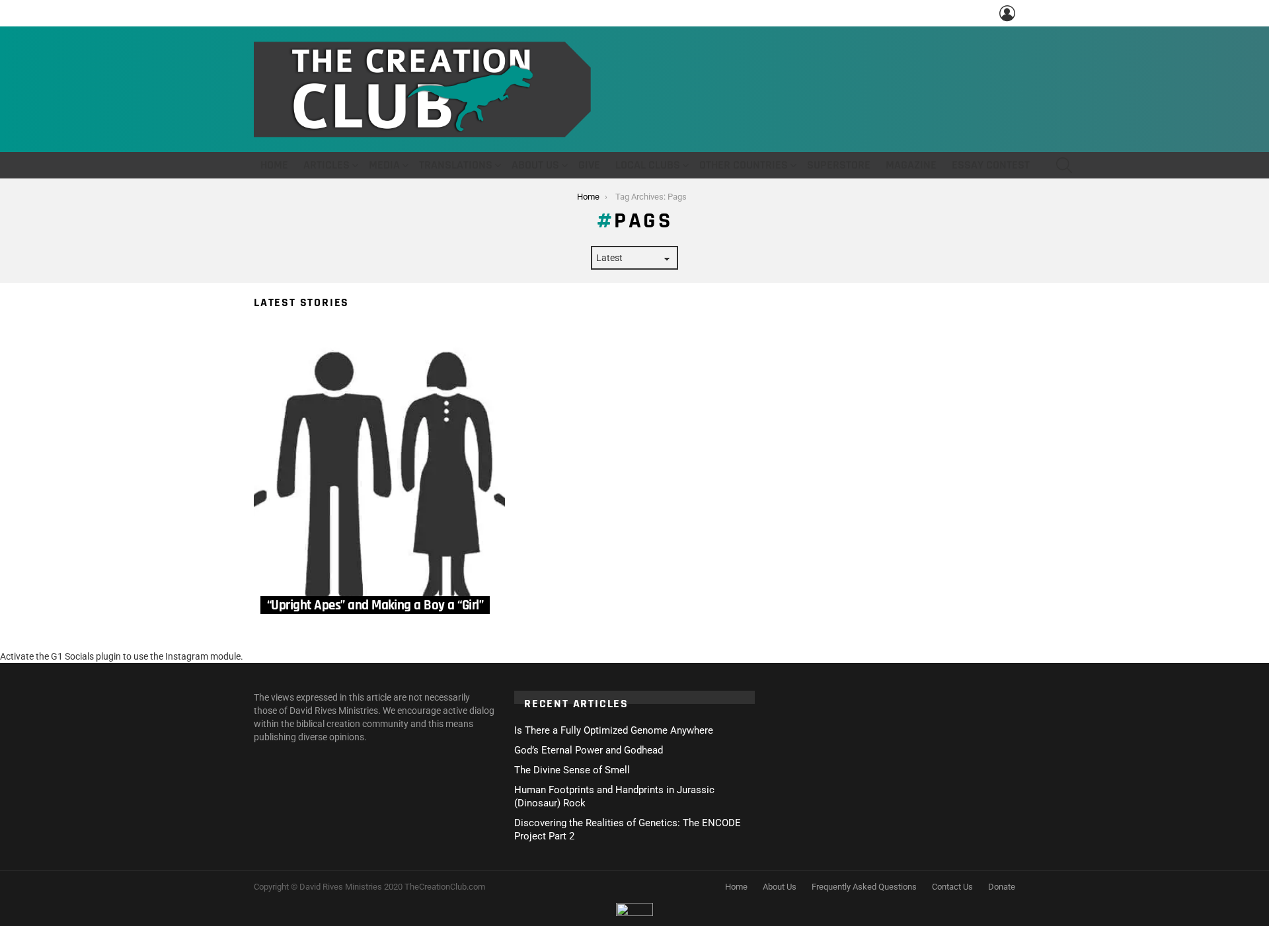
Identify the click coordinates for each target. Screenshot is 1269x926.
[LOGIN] (1007, 13)
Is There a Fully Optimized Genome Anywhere (613, 730)
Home (274, 165)
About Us (535, 165)
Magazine (911, 165)
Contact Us (952, 887)
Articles (326, 165)
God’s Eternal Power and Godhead (588, 750)
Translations (455, 165)
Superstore (838, 165)
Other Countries (743, 165)
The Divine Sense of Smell (572, 770)
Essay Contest (991, 165)
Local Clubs (647, 165)
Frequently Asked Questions (864, 887)
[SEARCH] (1064, 165)
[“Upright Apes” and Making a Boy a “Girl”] (379, 476)
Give (589, 165)
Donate (1001, 887)
